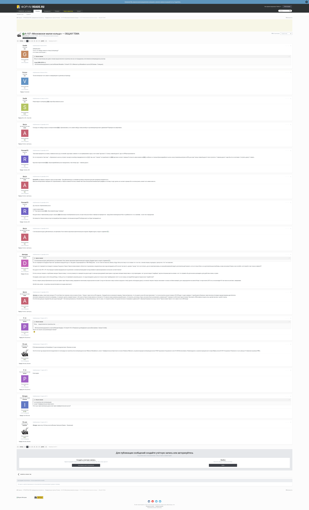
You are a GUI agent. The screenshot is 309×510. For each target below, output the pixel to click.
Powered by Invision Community (154, 507)
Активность (47, 11)
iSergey (24, 396)
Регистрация (287, 6)
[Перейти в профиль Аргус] (24, 133)
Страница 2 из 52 (53, 41)
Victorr (24, 72)
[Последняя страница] (46, 41)
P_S (24, 318)
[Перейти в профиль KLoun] (19, 35)
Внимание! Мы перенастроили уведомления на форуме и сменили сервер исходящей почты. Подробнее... (153, 2)
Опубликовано (40, 45)
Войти (223, 465)
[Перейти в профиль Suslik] (24, 107)
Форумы (37, 11)
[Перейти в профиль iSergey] (24, 404)
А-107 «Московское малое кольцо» (49, 36)
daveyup (25, 254)
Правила (28, 14)
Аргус (25, 124)
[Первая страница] (18, 41)
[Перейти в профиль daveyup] (24, 263)
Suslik (25, 98)
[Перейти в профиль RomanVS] (24, 159)
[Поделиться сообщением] (290, 45)
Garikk (25, 46)
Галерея (57, 11)
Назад (21, 446)
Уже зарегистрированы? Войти (272, 6)
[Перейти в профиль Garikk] (24, 54)
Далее (42, 446)
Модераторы (20, 14)
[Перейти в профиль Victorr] (24, 81)
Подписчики (284, 33)
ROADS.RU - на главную (25, 11)
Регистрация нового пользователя (86, 465)
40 (290, 33)
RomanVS (24, 150)
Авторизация (276, 33)
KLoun (27, 36)
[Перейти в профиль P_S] (24, 326)
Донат (79, 11)
